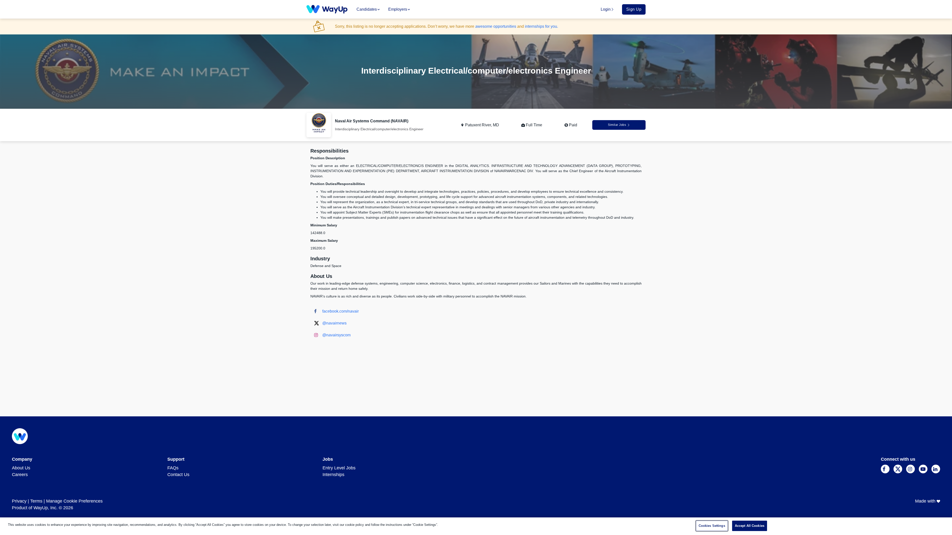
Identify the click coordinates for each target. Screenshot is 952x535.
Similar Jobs (617, 125)
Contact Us (178, 474)
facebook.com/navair (340, 311)
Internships (333, 474)
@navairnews (334, 323)
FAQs (172, 467)
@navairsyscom (336, 335)
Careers (20, 474)
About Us (21, 467)
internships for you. (541, 26)
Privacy (19, 501)
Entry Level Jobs (339, 467)
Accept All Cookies (749, 526)
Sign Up (634, 9)
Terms (36, 501)
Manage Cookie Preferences (74, 501)
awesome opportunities (495, 26)
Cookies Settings (712, 526)
